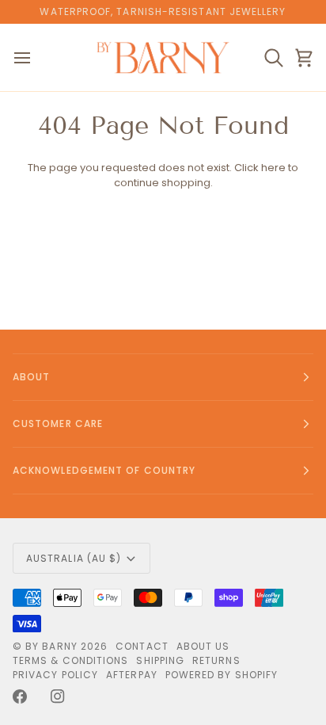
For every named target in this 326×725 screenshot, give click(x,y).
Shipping (160, 660)
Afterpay (131, 674)
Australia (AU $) (73, 558)
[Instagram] (58, 696)
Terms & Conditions (70, 660)
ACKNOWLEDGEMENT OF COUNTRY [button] (104, 470)
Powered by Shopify (221, 674)
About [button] (31, 376)
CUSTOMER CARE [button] (58, 423)
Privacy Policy (55, 674)
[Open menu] (36, 57)
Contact (142, 646)
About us (203, 646)
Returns (216, 660)
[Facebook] (20, 696)
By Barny (51, 646)
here (273, 167)
